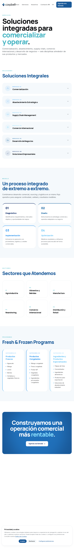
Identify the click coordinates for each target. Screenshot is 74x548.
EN (53, 4)
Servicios (25, 5)
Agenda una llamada (62, 4)
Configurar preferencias (46, 541)
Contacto (44, 5)
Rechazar (32, 541)
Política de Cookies (21, 536)
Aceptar (22, 541)
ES (49, 4)
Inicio (17, 5)
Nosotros (34, 5)
